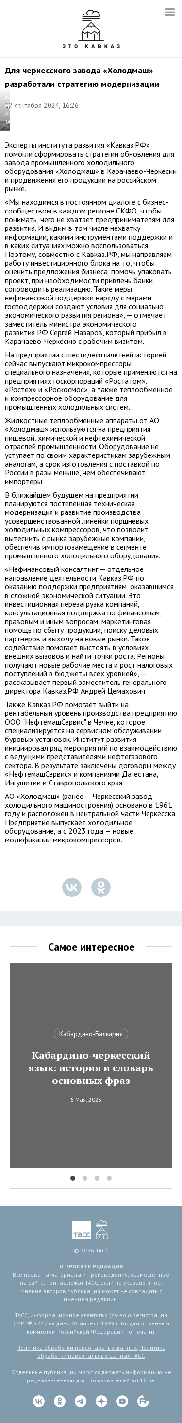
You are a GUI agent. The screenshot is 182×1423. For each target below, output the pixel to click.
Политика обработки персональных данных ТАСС (101, 1351)
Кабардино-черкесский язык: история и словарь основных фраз (91, 1068)
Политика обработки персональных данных (77, 1347)
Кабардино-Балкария (91, 1033)
